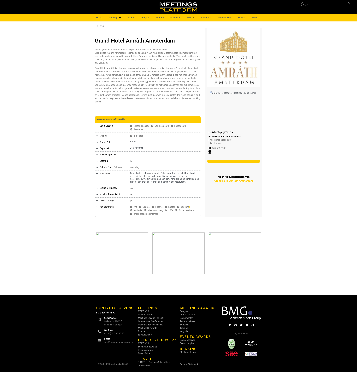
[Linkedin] (229, 325)
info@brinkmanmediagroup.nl (118, 342)
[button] (115, 17)
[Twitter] (241, 325)
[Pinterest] (252, 325)
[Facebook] (235, 325)
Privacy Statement (189, 364)
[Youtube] (246, 325)
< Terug (100, 26)
